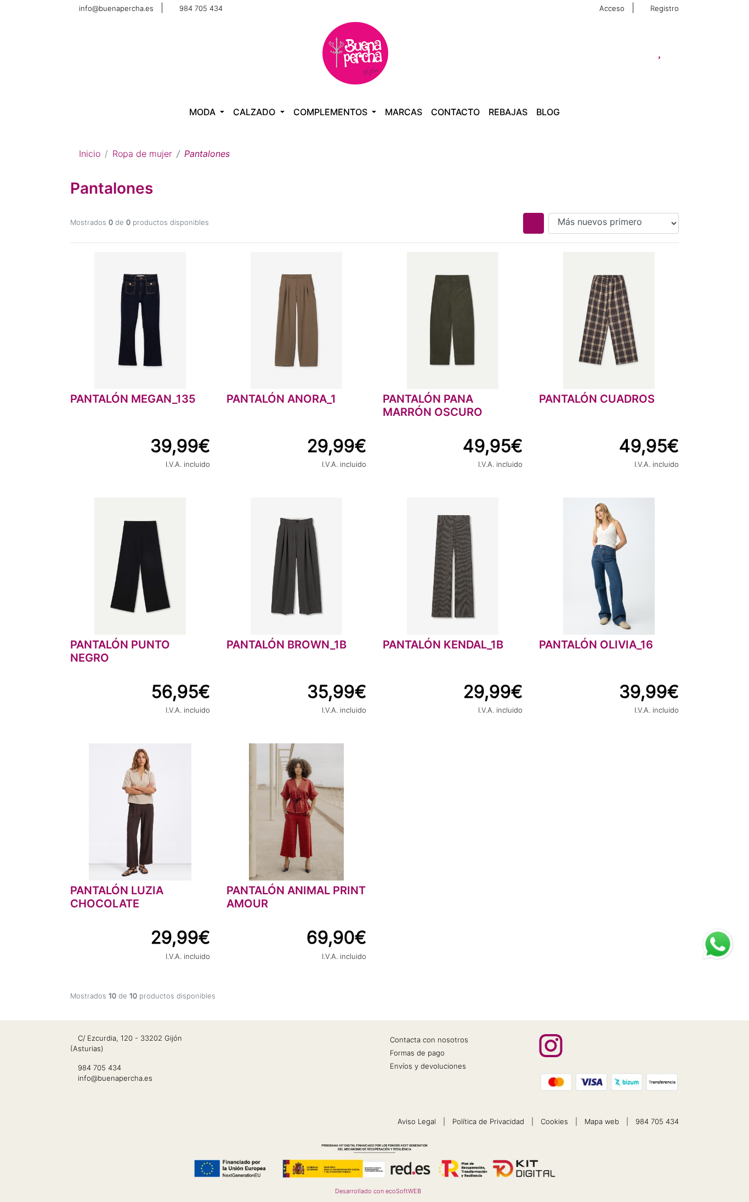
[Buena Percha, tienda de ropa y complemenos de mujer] (355, 53)
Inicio (89, 154)
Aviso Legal (417, 1122)
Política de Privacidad (488, 1122)
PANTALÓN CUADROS (597, 399)
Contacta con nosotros (429, 1040)
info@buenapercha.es (116, 9)
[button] (207, 113)
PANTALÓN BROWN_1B (286, 645)
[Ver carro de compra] (674, 53)
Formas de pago (417, 1053)
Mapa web (602, 1122)
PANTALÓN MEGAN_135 (133, 399)
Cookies (554, 1122)
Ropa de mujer (142, 154)
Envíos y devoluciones (428, 1066)
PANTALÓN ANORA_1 (281, 399)
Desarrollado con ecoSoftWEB (377, 1192)
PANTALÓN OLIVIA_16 (596, 645)
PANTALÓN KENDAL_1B (443, 645)
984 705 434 (201, 9)
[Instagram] (551, 1045)
